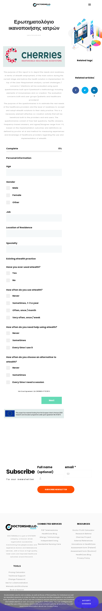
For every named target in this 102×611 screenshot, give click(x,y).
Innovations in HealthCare (84, 544)
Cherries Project (83, 537)
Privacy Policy (83, 558)
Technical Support (17, 576)
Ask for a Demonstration (17, 583)
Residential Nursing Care (49, 544)
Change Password (16, 579)
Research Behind (83, 533)
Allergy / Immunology (49, 537)
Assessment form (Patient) (83, 547)
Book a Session (17, 590)
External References (83, 540)
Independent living (49, 540)
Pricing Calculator (17, 572)
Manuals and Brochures (17, 586)
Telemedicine (51, 530)
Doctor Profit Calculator (83, 530)
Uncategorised (34, 35)
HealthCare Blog (49, 533)
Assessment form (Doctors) (83, 551)
